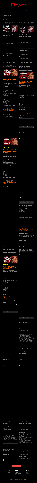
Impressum (27, 473)
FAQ (15, 474)
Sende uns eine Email (18, 473)
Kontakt (27, 472)
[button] (32, 119)
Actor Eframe (25, 479)
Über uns (9, 472)
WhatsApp (16, 472)
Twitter (27, 474)
